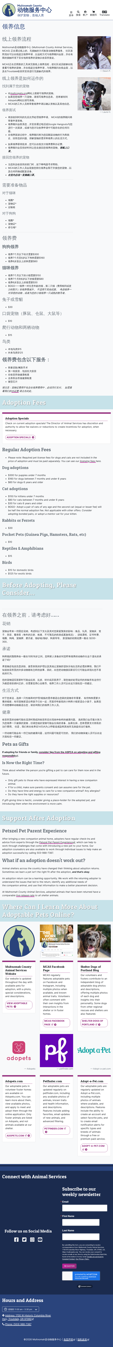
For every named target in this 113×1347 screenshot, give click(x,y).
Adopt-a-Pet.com (93, 1146)
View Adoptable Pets (17, 1005)
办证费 (15, 391)
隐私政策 (82, 1339)
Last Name (68, 1230)
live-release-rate (25, 895)
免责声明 (68, 1339)
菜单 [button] (71, 15)
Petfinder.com (54, 1128)
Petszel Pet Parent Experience (56, 842)
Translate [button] (104, 14)
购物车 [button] (93, 14)
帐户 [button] (85, 14)
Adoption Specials (19, 437)
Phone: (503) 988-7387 (18, 1324)
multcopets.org (18, 93)
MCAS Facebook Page (54, 1022)
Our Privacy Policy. (82, 1259)
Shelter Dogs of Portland (92, 1022)
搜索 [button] (78, 14)
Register (69, 1266)
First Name (68, 1216)
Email (65, 1202)
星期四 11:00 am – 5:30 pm (20, 1309)
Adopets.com (16, 1135)
